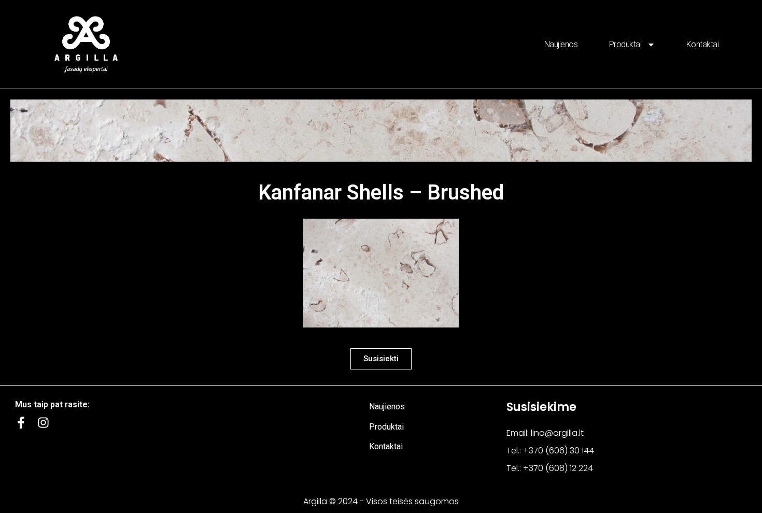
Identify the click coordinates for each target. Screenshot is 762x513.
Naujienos (561, 44)
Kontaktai (702, 44)
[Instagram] (43, 423)
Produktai (625, 44)
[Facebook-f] (21, 423)
